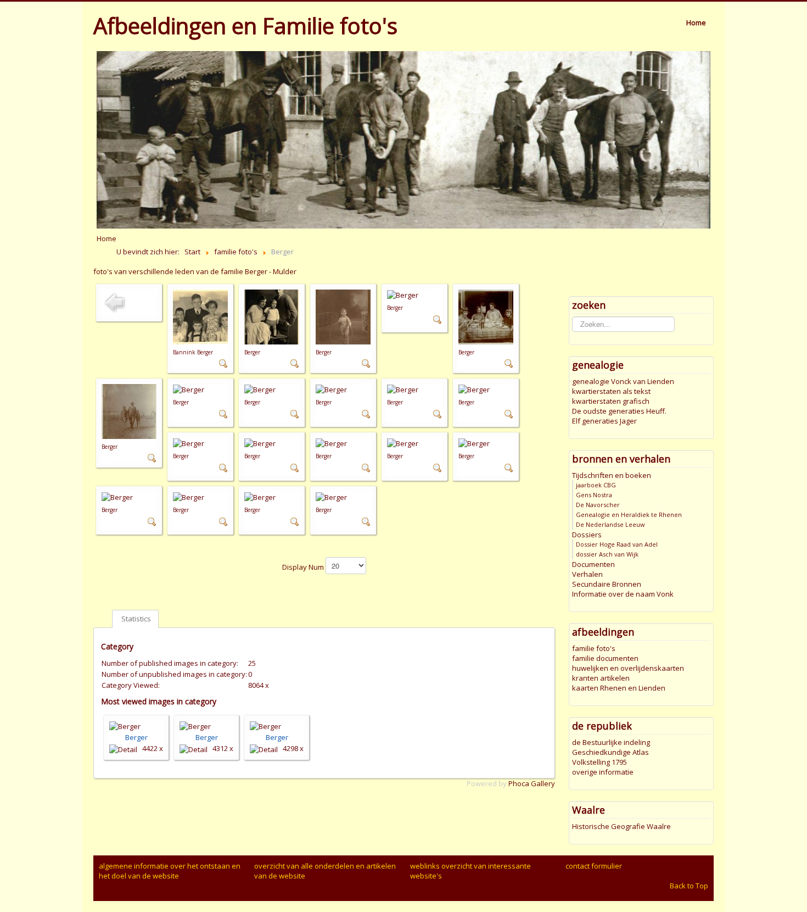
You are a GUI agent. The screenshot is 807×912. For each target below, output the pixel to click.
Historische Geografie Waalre (621, 826)
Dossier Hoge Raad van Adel (617, 544)
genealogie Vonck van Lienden (623, 381)
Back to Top (689, 886)
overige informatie (603, 772)
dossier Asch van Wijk (607, 554)
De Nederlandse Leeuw (610, 524)
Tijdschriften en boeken (611, 475)
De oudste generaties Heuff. (619, 411)
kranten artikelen (601, 678)
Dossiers (587, 535)
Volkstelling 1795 (599, 762)
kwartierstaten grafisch (610, 401)
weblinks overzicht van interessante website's (470, 871)
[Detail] (223, 363)
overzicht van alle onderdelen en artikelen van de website (325, 871)
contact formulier (593, 866)
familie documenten (605, 658)
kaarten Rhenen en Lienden (618, 688)
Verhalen (587, 574)
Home (696, 22)
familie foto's (593, 648)
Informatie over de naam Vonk (623, 594)
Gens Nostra (594, 495)
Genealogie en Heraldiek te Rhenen (629, 514)
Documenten (593, 564)
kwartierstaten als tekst (611, 391)
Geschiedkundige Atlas (610, 752)
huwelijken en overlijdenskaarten (628, 668)
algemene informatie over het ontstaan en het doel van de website (169, 871)
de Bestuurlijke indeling (611, 742)
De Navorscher (598, 505)
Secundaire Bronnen (606, 584)
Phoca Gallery (531, 783)
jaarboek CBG (596, 485)
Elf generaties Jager (604, 421)
